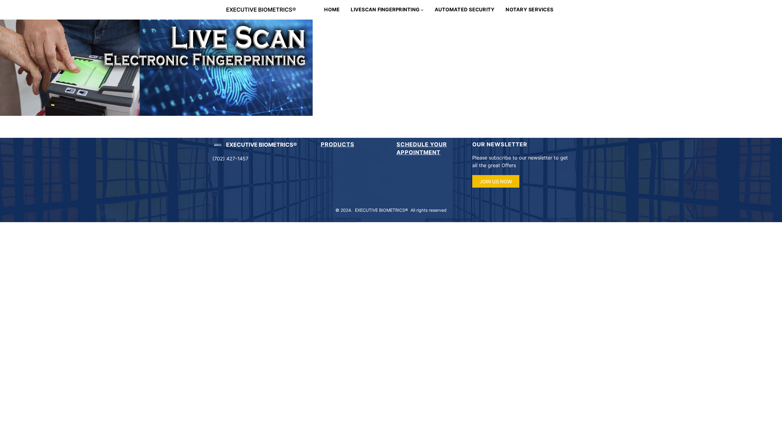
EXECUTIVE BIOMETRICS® (261, 9)
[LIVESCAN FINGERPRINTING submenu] (422, 9)
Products (337, 144)
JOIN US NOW (496, 181)
